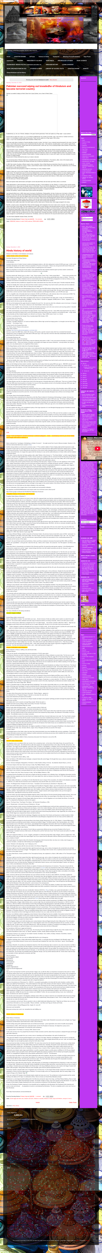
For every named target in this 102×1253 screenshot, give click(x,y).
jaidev (78, 1177)
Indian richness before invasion (62, 1174)
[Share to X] (51, 219)
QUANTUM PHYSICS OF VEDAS (81, 1199)
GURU (65, 1161)
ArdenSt (77, 1240)
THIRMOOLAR (21, 1219)
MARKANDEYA (59, 1187)
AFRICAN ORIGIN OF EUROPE (75, 1132)
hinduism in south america (83, 1169)
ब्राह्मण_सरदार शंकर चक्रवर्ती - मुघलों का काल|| (88, 590)
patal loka (77, 1195)
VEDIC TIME (16, 1229)
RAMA (63, 1200)
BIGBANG (77, 1146)
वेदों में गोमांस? (42, 1235)
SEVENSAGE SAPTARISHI (48, 1208)
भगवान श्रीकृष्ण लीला (30, 1234)
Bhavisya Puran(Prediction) (71, 56)
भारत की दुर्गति (37, 1234)
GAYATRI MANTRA (26, 1160)
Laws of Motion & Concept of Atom (22, 1183)
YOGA (37, 1231)
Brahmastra (87, 1148)
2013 (84, 387)
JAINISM (82, 1177)
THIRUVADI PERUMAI (38, 1219)
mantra (26, 1187)
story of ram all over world (70, 1213)
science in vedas (86, 1207)
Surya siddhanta (70, 1214)
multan (40, 1190)
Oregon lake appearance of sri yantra (63, 1194)
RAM (45, 1200)
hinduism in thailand (18, 1170)
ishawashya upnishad (35, 1177)
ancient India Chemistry (85, 1134)
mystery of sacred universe (80, 1190)
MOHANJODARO (85, 1189)
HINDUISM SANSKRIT (87, 640)
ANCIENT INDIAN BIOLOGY (40, 1136)
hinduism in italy (51, 1169)
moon (92, 1189)
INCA (88, 1171)
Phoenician (37, 1197)
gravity (29, 1161)
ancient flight (24, 1134)
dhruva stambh (37, 1155)
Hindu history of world (18, 250)
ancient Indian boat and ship (54, 1136)
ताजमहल (34, 1233)
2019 (84, 375)
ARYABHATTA (49, 1141)
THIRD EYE (15, 1219)
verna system (29, 1229)
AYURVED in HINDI (36, 68)
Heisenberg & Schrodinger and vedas (79, 1162)
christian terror (49, 1151)
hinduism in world (20, 221)
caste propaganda (51, 1150)
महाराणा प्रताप (70, 1234)
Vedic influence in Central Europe (22, 1228)
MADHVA (24, 1185)
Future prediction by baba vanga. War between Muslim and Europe (56, 1159)
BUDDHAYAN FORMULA (59, 1149)
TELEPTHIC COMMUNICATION (14, 1217)
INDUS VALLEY (66, 1175)
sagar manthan (52, 1204)
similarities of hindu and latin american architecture (60, 1209)
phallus (32, 1197)
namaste (93, 1190)
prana (35, 1198)
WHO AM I (63, 1230)
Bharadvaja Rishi (38, 1145)
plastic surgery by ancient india (88, 1197)
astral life (12, 1142)
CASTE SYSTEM (59, 1150)
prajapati (31, 1198)
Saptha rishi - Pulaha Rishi (18, 1207)
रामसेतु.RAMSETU (81, 1234)
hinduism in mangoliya (60, 1169)
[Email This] (48, 219)
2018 (84, 377)
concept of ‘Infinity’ (57, 1152)
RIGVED (83, 1203)
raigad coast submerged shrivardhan (14, 1200)
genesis (41, 1160)
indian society (72, 1174)
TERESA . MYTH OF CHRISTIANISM (45, 1217)
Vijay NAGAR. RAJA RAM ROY (45, 1229)
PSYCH (16, 1199)
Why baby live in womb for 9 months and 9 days (88, 337)
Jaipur (87, 1177)
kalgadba (89, 1178)
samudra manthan (90, 1204)
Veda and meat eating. (23, 1225)
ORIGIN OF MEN (87, 1194)
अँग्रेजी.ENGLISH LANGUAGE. (75, 1231)
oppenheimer (36, 1194)
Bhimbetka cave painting (34, 1146)
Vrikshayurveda (10, 1230)
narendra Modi (11, 1192)
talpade (86, 1215)
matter (23, 1188)
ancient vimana (35, 1139)
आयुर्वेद (83, 648)
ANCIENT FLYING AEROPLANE (35, 1134)
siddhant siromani (41, 1209)
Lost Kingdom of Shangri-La (89, 1184)
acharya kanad (19, 1132)
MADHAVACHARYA (16, 1185)
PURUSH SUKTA (29, 1199)
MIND (66, 1189)
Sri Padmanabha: (73, 1212)
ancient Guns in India (65, 1134)
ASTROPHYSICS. (37, 1142)
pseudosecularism (10, 1199)
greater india (35, 1161)
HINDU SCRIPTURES (64, 1166)
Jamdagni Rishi (11, 1178)
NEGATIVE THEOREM (75, 1192)
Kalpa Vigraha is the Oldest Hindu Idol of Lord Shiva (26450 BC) (45, 1179)
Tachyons (66, 1215)
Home (8, 56)
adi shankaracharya (35, 1132)
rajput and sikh (32, 1200)
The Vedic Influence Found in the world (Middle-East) (79, 1218)
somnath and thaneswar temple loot (70, 1210)
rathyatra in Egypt (10, 1203)
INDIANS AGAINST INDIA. (82, 1174)
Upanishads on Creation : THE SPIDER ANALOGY (45, 1222)
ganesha (82, 1159)
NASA (28, 1192)
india (92, 1171)
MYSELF (64, 1190)
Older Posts (72, 1102)
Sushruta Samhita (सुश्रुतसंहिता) (19, 1215)
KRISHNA (81, 1180)
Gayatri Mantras (35, 1160)
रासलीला (93, 1234)
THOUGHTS (53, 1219)
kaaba (76, 1178)
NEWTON (19, 1193)
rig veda (77, 1203)
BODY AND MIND (32, 1148)
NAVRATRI (60, 1192)
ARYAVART (69, 1141)
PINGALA (60, 1197)
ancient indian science (12, 1138)
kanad (60, 1179)
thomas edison (46, 1219)
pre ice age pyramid (55, 1198)
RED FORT (41, 1203)
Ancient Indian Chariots (66, 1136)
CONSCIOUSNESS (82, 1153)
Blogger (87, 1240)
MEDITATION (18, 1189)
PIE (47, 1197)
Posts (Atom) (16, 1105)
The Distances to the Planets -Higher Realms (83, 1217)
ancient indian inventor (12, 1137)
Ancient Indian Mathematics (36, 1137)
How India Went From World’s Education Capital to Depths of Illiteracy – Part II (89, 541)
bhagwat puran (29, 1145)
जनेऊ (26, 1233)
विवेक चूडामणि (20, 1235)
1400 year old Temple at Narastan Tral (87, 419)
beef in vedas (81, 1143)
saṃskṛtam (10, 60)
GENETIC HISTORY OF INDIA (51, 1160)
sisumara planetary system (89, 1209)
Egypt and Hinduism (37, 1156)
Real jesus (29, 1203)
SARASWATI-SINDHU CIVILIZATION (56, 1207)
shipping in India (78, 1208)
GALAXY (74, 1159)
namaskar (88, 1190)
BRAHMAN (66, 1148)
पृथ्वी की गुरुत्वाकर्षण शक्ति (76, 1233)
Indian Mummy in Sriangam (40, 1174)
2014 (84, 385)
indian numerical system (50, 1174)
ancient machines (33, 1138)
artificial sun (22, 1141)
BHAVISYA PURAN (11, 1146)
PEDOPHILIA (91, 1195)
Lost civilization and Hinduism (65, 1184)
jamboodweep (92, 1177)
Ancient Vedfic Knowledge (24, 1139)
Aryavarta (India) (76, 1141)
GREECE (41, 1161)
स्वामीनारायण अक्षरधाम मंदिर (11, 1236)
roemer (34, 1204)
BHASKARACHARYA (74, 1145)
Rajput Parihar (39, 1200)
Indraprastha (59, 1175)
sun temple (40, 1214)
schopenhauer (69, 1207)
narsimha (18, 1192)
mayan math (72, 1188)
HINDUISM (12, 221)
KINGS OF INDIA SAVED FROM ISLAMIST (58, 1180)
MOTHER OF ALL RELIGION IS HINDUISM (17, 1190)
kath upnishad (86, 1179)
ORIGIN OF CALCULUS (77, 1194)
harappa (50, 1162)
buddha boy (49, 1149)
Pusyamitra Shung (37, 1199)
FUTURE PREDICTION (35, 1159)
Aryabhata (37, 1141)
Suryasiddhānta (86, 1214)
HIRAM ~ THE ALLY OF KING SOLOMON (79, 1170)
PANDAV (27, 1195)
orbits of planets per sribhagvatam (47, 1194)
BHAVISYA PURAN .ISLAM (23, 1146)
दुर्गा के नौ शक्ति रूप (45, 1233)
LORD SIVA (72, 1183)
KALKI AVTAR (20, 1179)
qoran (64, 1199)
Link (7, 432)
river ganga (29, 1204)
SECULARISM (30, 1208)
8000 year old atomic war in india (84, 1131)
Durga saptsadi (91, 1155)
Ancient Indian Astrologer (26, 1136)
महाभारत (65, 1234)
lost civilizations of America (78, 1184)
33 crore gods (67, 1131)
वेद (23, 1235)
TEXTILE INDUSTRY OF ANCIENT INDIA (66, 1217)
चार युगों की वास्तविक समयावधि (88, 566)
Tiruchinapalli (91, 1219)
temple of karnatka (26, 1217)
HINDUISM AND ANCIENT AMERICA (19, 1168)
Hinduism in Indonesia (41, 1169)
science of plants (14, 1208)
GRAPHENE (9, 1161)
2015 (84, 383)
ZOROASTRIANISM (62, 1231)
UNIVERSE (28, 1222)
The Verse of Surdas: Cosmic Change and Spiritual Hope (89, 400)
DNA (62, 1155)
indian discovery (77, 1173)
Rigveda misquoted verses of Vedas (18, 1204)
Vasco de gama (60, 1223)
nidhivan (25, 1193)
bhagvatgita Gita (20, 1145)
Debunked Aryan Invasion (76, 1154)
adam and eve (26, 1132)
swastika (60, 1215)
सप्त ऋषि (84, 1235)
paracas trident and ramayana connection (64, 1195)
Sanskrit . (58, 1205)
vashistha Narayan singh (68, 1223)
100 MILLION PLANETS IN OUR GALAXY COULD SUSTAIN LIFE (88, 244)
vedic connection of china (29, 1226)
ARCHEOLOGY (10, 1141)
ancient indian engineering (87, 1136)
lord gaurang (65, 1183)
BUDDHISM (69, 1149)
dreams (75, 1155)
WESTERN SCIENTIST (24, 1230)
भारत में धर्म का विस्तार (43, 1234)
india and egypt (23, 1173)
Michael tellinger (60, 1189)
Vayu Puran (87, 56)
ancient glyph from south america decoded (52, 1134)
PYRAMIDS (50, 1199)
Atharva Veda (64, 1142)
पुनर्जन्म (54, 1233)
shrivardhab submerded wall (12, 1209)
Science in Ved (85, 651)
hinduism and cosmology (44, 1168)
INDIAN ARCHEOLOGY (87, 646)
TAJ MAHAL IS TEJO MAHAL (76, 1215)
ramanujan (75, 1200)
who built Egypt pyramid (70, 1230)
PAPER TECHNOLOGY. (49, 1195)
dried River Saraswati (82, 1155)
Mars (64, 1187)
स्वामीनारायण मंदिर (18, 1236)
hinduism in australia (38, 1098)
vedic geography (11, 1228)
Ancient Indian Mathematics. (50, 1137)
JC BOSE (27, 1178)
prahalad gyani (25, 1198)
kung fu (43, 1182)
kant (64, 1179)
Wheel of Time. (55, 1230)
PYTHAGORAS (58, 1199)
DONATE (85, 68)
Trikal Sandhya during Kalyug (89, 397)
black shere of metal (16, 1148)
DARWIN (62, 1154)
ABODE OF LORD (10, 1132)
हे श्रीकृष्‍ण (35, 1236)
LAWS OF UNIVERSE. (35, 1183)
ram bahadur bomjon (51, 1200)
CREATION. (28, 1154)
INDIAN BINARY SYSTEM (51, 1173)
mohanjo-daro (77, 1189)
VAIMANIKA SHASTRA (12, 1223)
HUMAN (53, 1171)
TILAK (58, 1219)
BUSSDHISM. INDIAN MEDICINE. (13, 1150)
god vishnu (78, 1160)
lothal (9, 1185)
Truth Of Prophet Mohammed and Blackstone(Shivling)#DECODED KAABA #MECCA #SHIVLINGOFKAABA (89, 311)
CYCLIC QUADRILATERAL (45, 1154)
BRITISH (43, 1149)
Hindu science (56, 1166)
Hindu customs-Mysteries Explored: (72, 1164)
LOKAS (55, 1183)
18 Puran (32, 56)
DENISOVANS (30, 1155)
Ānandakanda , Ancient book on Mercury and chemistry (88, 563)
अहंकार (83, 1231)
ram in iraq (59, 1200)
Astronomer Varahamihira (20, 1142)
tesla (56, 1217)
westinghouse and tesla (35, 1230)
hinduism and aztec (28, 1098)
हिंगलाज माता (30, 1236)
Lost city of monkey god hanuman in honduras (48, 1184)
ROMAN (39, 1204)
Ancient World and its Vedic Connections (48, 1139)
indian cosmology (61, 1173)
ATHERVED (71, 1142)
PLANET (79, 1197)
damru (52, 1154)
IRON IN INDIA (88, 1175)
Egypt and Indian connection (47, 1156)
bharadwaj (45, 1145)
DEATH (67, 1154)
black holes (9, 1148)
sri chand (59, 1212)
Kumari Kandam (15, 1182)
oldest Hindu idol (80, 1193)
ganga (87, 1159)
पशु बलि (51, 1233)
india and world (30, 1173)
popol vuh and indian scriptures (14, 1198)
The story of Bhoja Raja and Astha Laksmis (51, 1218)
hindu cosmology (60, 1164)
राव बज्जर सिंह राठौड (88, 1234)
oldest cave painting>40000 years (69, 1193)
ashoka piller (90, 1141)
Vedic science (79, 1228)
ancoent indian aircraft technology (67, 1139)
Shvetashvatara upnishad (30, 1209)
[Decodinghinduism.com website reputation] (86, 208)
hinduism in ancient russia (58, 1168)
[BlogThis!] (49, 219)
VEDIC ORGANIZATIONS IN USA (16, 68)
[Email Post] (45, 219)
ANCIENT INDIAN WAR (24, 1138)
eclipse (13, 1156)
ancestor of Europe (30, 1133)
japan (16, 1178)
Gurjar (61, 1161)
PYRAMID (44, 1199)
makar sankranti (81, 1185)
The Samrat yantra (37, 1218)
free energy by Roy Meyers (23, 1159)
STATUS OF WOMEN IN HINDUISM (57, 1213)
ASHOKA (84, 1141)
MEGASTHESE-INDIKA (27, 1189)
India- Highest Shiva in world (40, 1173)
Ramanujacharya (69, 1200)
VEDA (15, 1225)
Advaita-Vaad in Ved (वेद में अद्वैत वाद (52, 1132)
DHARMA (20, 60)
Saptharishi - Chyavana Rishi (40, 1207)
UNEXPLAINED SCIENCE (13, 1222)
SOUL (85, 1211)
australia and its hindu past (13, 1143)
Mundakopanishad (47, 1190)
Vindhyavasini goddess (62, 1229)
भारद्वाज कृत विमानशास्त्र (51, 1234)
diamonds (43, 1155)
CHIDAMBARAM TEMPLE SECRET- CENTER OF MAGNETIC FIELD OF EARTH (88, 256)
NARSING (23, 1192)
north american (42, 1193)
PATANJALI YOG (84, 1195)
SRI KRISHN (65, 1212)
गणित (23, 1233)
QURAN (92, 1199)
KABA (80, 1178)
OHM (59, 1193)
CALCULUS (44, 1150)
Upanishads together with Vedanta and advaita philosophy (69, 1222)
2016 (84, 381)
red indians (47, 1203)
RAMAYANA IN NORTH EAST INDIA (41, 1201)
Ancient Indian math (24, 1137)
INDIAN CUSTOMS (69, 1173)
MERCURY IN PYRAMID (38, 1189)
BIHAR (83, 1146)
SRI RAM (80, 1212)
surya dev (55, 1214)
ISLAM (26, 221)
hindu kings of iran (14, 1166)
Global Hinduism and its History (16, 72)
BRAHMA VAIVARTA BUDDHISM (56, 1148)
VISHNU (69, 1229)
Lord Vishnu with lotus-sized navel (83, 1183)
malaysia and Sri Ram (91, 1185)
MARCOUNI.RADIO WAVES (42, 1187)
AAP (93, 1131)
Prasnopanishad (42, 1198)
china (37, 1151)
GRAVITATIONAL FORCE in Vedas (19, 1161)
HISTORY (91, 1170)
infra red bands (74, 1175)
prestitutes (92, 1198)
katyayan (92, 1179)
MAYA (27, 1188)
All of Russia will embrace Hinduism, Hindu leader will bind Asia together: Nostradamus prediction (88, 284)
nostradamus (50, 1193)
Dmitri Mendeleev (56, 1155)
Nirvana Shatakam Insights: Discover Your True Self (88, 395)
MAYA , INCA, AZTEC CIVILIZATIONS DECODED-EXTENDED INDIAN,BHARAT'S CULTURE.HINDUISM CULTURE (88, 229)
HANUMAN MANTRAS (87, 547)
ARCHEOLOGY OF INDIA (65, 60)
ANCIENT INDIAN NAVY (78, 1137)
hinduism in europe (30, 1169)
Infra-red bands (82, 1175)
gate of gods (10, 1160)
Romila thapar (44, 1204)
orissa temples (15, 1195)
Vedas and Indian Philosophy (45, 1225)
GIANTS (61, 1160)
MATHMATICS (83, 1187)
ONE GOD (29, 1194)
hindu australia (43, 1164)
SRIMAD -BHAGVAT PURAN (34, 1213)
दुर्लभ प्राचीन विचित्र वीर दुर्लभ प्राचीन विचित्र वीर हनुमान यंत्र (88, 568)
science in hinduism (77, 1207)
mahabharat (45, 1185)
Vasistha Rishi (77, 1223)
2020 (84, 373)
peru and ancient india (25, 1197)
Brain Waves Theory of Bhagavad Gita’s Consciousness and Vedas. (20, 1149)
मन (57, 1234)
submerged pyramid (80, 1213)
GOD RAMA (71, 1160)
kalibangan (13, 1179)
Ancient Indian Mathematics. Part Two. (65, 1137)
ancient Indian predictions (89, 1137)
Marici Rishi (52, 1187)
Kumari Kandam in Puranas (26, 1182)
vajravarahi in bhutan (37, 1223)
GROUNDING (55, 1161)
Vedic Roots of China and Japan (68, 1228)
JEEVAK (32, 1178)
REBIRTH (35, 1203)
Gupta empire (85, 586)
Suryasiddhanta (79, 1214)
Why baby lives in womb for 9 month (83, 1230)
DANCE (56, 1154)
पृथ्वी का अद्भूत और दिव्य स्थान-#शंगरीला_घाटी (64, 1233)
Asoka (8, 1142)
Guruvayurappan (87, 1161)
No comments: (39, 219)
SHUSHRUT (21, 1209)
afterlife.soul (87, 1132)
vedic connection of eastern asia (43, 1226)
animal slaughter (80, 1139)
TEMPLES (33, 1217)
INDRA (54, 1175)
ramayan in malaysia (90, 1200)
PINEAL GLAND (53, 1197)
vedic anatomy (56, 1225)
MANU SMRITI (31, 1187)
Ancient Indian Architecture (88, 660)
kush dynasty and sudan (51, 1182)
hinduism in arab (69, 1168)
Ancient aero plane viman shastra (50, 1133)
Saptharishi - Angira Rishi (29, 1207)
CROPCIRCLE (35, 1154)
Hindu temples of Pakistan (74, 1166)
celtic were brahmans (79, 1150)
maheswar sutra (72, 1185)
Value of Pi (44, 1223)
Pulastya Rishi (22, 1199)
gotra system (91, 1160)
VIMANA (54, 1229)
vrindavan (16, 1230)
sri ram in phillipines (17, 1213)
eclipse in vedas (20, 1156)
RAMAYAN (81, 1200)
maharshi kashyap (54, 1185)
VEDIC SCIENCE (82, 60)
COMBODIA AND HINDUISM (13, 1152)
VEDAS (31, 1225)
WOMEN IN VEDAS (18, 1231)
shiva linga (90, 1208)
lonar (60, 1183)
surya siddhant (61, 1214)
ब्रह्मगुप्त (25, 1234)
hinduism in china (10, 1169)
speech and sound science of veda (18, 1212)
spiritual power (47, 1212)
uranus (92, 1222)
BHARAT (51, 1145)
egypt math (57, 1156)
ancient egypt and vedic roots (17, 1098)
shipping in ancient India (68, 1208)
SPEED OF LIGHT (31, 1212)
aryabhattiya (57, 1141)
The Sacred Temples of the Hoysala (25, 1218)
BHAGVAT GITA (90, 1144)
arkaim (17, 1141)
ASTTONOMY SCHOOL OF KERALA (53, 1142)
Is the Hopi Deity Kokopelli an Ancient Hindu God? (20, 1177)
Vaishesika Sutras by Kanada (25, 1223)
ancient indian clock (76, 1136)
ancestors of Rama (39, 1133)
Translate (92, 524)
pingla (65, 1197)
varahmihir (54, 1223)
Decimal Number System (88, 1154)
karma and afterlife (70, 1179)
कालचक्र (8, 1233)
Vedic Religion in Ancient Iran (53, 1228)
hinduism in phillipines (70, 1169)
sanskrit (52, 1205)
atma (76, 1142)
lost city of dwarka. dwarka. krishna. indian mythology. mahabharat (22, 1184)
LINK (7, 738)
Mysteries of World (70, 1190)
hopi (49, 1171)
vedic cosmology (54, 1226)
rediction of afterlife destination (56, 1203)
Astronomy (29, 1142)
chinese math (42, 1151)
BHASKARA (58, 1145)
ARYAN (63, 1141)
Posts (84, 217)
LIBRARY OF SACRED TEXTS (55, 68)
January (86, 371)
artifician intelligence (29, 1141)
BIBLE (67, 1146)
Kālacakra (84, 1178)
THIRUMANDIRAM (28, 1219)
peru (18, 1197)
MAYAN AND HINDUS (46, 1188)
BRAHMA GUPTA (45, 1148)
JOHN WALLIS (47, 1178)
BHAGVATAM (13, 1145)
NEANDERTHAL (66, 1192)
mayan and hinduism (57, 1098)
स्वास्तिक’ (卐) (25, 1236)
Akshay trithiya (85, 571)
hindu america (27, 1164)
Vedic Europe (92, 1226)
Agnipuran (56, 56)
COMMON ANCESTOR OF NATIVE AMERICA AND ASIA (33, 1152)
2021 (84, 363)
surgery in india (47, 1214)
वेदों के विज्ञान (37, 1235)
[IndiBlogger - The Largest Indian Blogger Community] (86, 196)
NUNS (55, 1193)
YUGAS (50, 1231)
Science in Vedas (44, 56)
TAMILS (91, 1215)
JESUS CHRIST (39, 1178)
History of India (27, 1172)
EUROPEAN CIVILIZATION (90, 1156)
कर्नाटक (87, 1231)
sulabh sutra (24, 1214)
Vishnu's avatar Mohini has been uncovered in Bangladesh (88, 426)
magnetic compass (37, 1185)
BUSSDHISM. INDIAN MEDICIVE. (27, 1150)
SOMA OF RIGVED (51, 1210)
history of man (36, 1171)
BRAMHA (37, 1149)
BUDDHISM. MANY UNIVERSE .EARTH (83, 1149)
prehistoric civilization (71, 1198)
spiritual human (40, 1212)
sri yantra (24, 1213)
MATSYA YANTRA (16, 1188)
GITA (83, 658)
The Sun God (64, 1218)
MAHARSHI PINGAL (63, 1185)
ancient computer (90, 1133)
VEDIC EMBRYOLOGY (83, 1226)
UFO (83, 1221)
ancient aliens (75, 1133)
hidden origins (10, 1164)
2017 (84, 379)
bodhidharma (24, 1148)
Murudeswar (55, 1190)
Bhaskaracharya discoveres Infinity (87, 1145)
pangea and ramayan (34, 1195)
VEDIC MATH (50, 60)
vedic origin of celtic (42, 1228)
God (65, 1160)
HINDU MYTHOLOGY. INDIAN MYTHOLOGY (29, 1166)
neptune (89, 1192)
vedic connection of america (88, 1225)
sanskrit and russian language (68, 1205)
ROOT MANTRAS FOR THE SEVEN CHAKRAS (88, 552)
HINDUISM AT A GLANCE (34, 60)
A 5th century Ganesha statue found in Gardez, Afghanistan (89, 422)
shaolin (59, 1208)
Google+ (83, 526)
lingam (41, 1183)
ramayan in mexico (67, 1098)
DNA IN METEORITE (68, 1155)
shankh (55, 1208)
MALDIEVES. (10, 1187)
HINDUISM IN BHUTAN (89, 1168)
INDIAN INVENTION (86, 1173)
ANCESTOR (22, 1133)
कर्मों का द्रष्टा (92, 1231)
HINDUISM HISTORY (52, 64)
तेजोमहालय (39, 1233)
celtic (73, 1150)
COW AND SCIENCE (18, 1154)
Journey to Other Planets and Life (57, 1178)
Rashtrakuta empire (86, 588)
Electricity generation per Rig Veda (72, 1156)
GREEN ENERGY (48, 1161)
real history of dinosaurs (20, 1203)
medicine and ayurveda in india (83, 1188)
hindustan (67, 1170)
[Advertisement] (41, 234)
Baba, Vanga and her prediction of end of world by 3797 (88, 297)
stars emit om (46, 1213)
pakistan (30, 221)
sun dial (35, 1214)
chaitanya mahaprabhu (90, 1150)
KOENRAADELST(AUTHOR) (89, 159)
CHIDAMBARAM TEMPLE (28, 1151)
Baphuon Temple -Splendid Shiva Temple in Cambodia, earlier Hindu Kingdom (88, 416)
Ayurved (84, 650)
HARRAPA (56, 1162)
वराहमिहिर (9, 1235)
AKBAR (13, 1133)
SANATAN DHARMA (22, 1206)
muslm (60, 1190)
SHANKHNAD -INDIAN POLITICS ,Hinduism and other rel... (24, 64)
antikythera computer (89, 1139)
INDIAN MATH (30, 1174)
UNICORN (22, 1222)
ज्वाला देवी (30, 1233)
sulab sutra (19, 1214)
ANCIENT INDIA (74, 1134)
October (86, 365)
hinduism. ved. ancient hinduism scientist (52, 1170)
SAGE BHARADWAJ (60, 1204)
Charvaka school (17, 1151)
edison (26, 1156)
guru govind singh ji (71, 1161)
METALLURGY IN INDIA (50, 1189)
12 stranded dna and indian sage (13, 1131)
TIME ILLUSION (63, 1219)
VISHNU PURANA (83, 1229)
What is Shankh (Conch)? (46, 1230)
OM (85, 1193)
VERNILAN (36, 1229)
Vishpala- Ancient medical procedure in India (89, 367)
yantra (33, 1231)
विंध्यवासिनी (14, 1235)
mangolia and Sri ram (19, 1187)
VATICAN (84, 1223)
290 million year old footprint (56, 1131)
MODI (70, 1189)
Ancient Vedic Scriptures (88, 656)
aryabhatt (43, 1141)
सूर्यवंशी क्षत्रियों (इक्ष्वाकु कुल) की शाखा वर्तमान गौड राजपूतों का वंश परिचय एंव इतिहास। (88, 580)
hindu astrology (35, 1164)
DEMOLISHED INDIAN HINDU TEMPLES (16, 1155)
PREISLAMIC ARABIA (38, 221)
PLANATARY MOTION (72, 1197)
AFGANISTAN (64, 1132)
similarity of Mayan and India (76, 1209)
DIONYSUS (49, 1155)
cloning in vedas (89, 1151)
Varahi (49, 1223)
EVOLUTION (26, 1158)
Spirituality (53, 1212)
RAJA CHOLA (25, 1200)
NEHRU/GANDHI (83, 1192)
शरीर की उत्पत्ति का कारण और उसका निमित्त (75, 1235)
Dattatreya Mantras (86, 549)
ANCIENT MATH (80, 1138)
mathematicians (69, 1187)
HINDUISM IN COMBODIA (20, 1169)
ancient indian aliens (15, 1136)
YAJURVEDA (27, 1231)
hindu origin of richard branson (46, 1166)
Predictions (63, 1198)
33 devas (74, 1131)
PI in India (43, 1197)
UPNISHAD (85, 1222)
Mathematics (76, 1187)
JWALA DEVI (67, 1178)
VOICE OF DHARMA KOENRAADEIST (87, 644)
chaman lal (11, 1151)
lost (93, 1183)
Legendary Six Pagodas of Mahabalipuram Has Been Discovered (88, 430)
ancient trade (13, 1139)
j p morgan (74, 1177)
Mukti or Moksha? (33, 1190)
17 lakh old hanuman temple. (44, 1131)
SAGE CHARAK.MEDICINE (71, 1204)
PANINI (41, 1195)
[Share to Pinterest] (54, 219)
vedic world (23, 1229)
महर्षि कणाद (60, 1234)
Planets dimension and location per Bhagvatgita (87, 326)
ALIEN (17, 1133)
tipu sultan (85, 1219)
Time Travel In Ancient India (75, 1219)
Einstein (63, 1156)
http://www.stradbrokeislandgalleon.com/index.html (24, 330)
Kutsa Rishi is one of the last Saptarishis (66, 1182)
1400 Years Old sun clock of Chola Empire (29, 1131)
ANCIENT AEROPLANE (64, 1133)
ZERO (55, 1231)
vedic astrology (77, 1225)
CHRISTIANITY (58, 1151)
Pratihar (48, 1198)
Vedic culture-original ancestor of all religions (68, 1226)
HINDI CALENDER (18, 1164)
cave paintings (68, 1150)
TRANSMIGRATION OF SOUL (30, 1220)
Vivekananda (91, 1229)
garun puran (92, 1159)
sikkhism (47, 1209)
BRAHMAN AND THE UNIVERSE (76, 1148)
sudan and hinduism (11, 1214)
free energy (13, 1159)
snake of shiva (42, 1210)
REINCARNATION (69, 1203)
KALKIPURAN (28, 1179)
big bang (72, 1146)
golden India (85, 1160)
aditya (42, 1132)
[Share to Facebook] (52, 219)
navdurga (48, 1192)
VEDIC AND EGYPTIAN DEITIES (67, 1225)
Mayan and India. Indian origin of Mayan (60, 1188)
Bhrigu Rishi (62, 1146)
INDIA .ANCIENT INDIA (12, 1173)
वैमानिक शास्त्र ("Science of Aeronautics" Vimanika (56, 1235)
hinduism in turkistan (28, 1170)
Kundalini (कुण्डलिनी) (36, 1182)
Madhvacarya (30, 1185)
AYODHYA (31, 1143)
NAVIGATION (53, 1192)
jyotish (73, 1178)
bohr (38, 1148)
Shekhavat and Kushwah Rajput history (88, 584)
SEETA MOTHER (38, 1208)
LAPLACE (87, 1182)
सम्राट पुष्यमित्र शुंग (91, 1235)
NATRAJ (42, 1192)
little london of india (48, 1183)
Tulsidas (64, 1220)
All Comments (86, 220)
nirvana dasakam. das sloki (33, 1193)
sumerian (30, 1214)
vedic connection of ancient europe (14, 1226)
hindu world (83, 1166)
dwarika (9, 1156)
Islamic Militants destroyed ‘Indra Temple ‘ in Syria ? (59, 1177)
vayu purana (89, 1223)
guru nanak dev (80, 1161)
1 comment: (38, 1096)
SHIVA (84, 1208)
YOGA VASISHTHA (43, 1231)
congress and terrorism (71, 1152)
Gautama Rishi (17, 1160)
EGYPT (30, 1156)
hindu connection (52, 1164)
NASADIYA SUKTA (35, 1192)
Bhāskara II (65, 1145)
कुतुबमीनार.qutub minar (16, 1233)
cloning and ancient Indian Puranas (77, 1151)
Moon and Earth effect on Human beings (88, 573)
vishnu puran (76, 1229)
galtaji (78, 1159)
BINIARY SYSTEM (89, 1146)
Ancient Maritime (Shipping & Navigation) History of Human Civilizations (59, 1138)
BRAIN (92, 1148)
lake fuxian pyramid (79, 1182)
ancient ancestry (83, 1133)
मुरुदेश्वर (75, 1234)
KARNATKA (78, 1179)
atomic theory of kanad (84, 1142)
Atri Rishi (92, 1142)
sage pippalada (82, 1204)
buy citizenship (37, 1150)
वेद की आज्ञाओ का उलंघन (29, 1235)
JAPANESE (21, 1178)
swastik (55, 1215)
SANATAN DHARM (20, 56)
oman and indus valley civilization (20, 1194)
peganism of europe (11, 1197)
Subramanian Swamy (90, 1213)
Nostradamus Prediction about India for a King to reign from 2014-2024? (89, 271)
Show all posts (53, 79)
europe (82, 1156)
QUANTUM (69, 1199)
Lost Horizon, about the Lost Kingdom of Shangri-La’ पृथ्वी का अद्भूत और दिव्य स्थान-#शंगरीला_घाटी (88, 349)
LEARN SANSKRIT (68, 64)
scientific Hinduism (23, 1208)
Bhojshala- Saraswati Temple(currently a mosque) (50, 1146)
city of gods (66, 1151)
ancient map (40, 1138)
